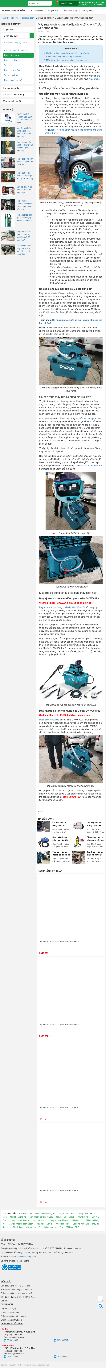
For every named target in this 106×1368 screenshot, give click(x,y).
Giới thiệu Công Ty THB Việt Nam (15, 1285)
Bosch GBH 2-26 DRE (69, 1227)
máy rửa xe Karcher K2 (90, 465)
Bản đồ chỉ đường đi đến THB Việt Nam (18, 1296)
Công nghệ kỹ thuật (11, 101)
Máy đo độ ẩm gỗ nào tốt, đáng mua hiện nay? (25, 189)
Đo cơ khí (8, 65)
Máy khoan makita (18, 1216)
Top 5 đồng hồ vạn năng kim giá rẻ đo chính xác (25, 161)
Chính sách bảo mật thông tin (13, 1316)
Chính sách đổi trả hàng (11, 1319)
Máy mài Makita (40, 1220)
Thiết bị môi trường (12, 70)
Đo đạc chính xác (11, 75)
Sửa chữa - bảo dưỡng (13, 94)
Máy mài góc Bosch (20, 1220)
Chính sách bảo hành (10, 1312)
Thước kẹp (17, 1227)
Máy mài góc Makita (59, 1220)
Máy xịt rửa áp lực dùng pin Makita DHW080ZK (62, 607)
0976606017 (62, 1340)
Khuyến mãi (8, 29)
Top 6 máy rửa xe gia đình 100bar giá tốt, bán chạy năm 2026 (95, 853)
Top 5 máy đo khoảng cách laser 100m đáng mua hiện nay (25, 204)
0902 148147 (85, 3)
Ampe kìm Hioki (62, 1223)
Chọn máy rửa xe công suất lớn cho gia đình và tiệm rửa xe (95, 838)
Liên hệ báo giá (88, 10)
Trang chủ (5, 17)
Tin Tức (14, 17)
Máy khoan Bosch (66, 1213)
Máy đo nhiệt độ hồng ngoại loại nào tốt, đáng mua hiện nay (25, 132)
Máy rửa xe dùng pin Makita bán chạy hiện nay (66, 60)
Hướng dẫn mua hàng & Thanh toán (16, 1289)
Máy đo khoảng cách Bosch (21, 1223)
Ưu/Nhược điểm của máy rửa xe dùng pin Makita (67, 53)
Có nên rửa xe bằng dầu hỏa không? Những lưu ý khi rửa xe (59, 824)
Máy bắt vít (83, 1216)
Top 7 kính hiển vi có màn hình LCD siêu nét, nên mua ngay (24, 118)
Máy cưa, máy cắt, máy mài (16, 50)
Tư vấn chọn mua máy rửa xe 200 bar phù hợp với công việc (24, 249)
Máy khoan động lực (65, 1216)
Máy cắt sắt (77, 1220)
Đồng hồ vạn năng (81, 1223)
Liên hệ (4, 1300)
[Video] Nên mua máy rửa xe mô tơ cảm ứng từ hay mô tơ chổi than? (73, 131)
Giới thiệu (39, 10)
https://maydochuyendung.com (22, 1256)
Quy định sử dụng (8, 1308)
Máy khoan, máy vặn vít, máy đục (17, 44)
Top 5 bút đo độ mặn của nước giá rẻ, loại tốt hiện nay (25, 175)
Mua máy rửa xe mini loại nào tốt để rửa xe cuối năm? (60, 838)
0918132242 (12, 1356)
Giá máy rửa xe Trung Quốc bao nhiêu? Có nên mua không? (94, 824)
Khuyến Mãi (53, 10)
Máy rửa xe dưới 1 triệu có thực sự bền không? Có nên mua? (25, 235)
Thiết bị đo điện (10, 60)
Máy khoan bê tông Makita (41, 1216)
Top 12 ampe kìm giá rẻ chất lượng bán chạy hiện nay (25, 217)
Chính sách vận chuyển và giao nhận (17, 1293)
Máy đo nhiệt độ (33, 1227)
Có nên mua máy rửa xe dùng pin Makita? (64, 56)
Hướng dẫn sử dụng (11, 88)
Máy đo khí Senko (44, 1223)
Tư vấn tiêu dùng (69, 10)
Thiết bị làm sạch (26, 17)
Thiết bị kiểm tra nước (13, 80)
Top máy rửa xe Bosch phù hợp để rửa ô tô (61, 853)
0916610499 (12, 1340)
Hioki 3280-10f (49, 1227)
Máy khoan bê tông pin (45, 1213)
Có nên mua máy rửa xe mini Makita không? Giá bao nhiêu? (70, 321)
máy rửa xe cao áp (84, 418)
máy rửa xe (94, 78)
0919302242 (62, 1356)
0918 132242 (98, 3)
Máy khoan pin (25, 1213)
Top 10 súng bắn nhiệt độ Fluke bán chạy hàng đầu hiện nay (25, 146)
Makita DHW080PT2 (49, 719)
